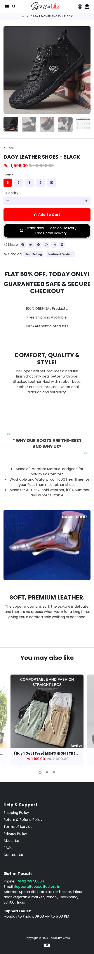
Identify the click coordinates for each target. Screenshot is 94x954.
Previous (7, 719)
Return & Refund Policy (22, 819)
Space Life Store (59, 938)
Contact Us (13, 854)
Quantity (10, 192)
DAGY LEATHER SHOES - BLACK (51, 16)
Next (86, 70)
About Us (11, 840)
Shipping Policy (16, 812)
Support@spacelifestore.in (37, 886)
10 (51, 182)
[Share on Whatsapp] (46, 245)
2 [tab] (47, 772)
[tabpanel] (47, 720)
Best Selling (33, 254)
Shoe (8, 148)
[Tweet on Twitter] (31, 245)
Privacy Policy (15, 833)
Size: (8, 174)
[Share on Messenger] (62, 245)
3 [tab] (54, 772)
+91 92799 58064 (30, 881)
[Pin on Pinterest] (38, 245)
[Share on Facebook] (23, 245)
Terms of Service (18, 826)
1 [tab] (40, 772)
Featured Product (60, 254)
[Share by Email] (54, 245)
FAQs (7, 847)
